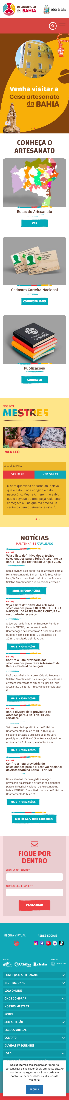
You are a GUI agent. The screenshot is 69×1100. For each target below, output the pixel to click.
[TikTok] (61, 943)
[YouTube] (48, 943)
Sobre (8, 1014)
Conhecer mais (34, 301)
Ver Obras (50, 474)
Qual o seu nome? (18, 870)
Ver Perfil (18, 474)
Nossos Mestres (16, 1006)
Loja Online (13, 991)
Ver (34, 223)
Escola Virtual (15, 1030)
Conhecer (34, 379)
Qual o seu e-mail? (19, 886)
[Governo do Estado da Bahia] (54, 9)
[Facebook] (42, 943)
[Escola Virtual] (16, 943)
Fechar (34, 1089)
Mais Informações (26, 591)
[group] (34, 83)
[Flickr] (55, 943)
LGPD (8, 1053)
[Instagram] (36, 943)
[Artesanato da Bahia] (19, 9)
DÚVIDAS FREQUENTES (19, 1045)
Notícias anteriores (34, 818)
